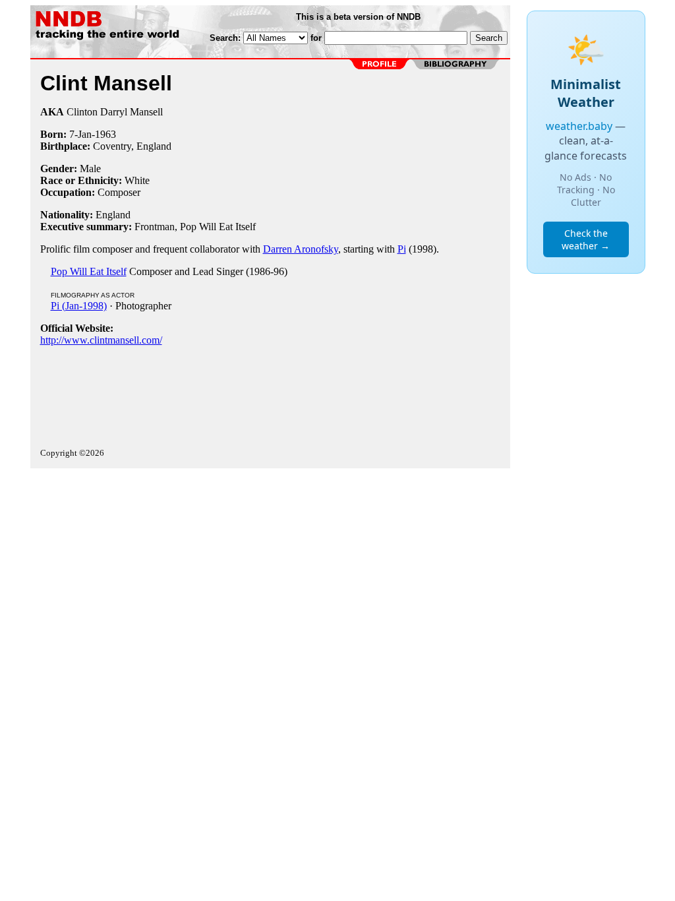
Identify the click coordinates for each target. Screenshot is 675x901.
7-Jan (80, 134)
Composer (119, 192)
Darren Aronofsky (300, 249)
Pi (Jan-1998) (79, 305)
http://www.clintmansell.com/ (101, 340)
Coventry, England (132, 146)
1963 (105, 134)
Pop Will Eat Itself (89, 271)
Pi (401, 249)
